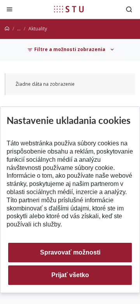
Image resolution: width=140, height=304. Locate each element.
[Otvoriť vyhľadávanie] (129, 9)
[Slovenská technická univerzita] (69, 9)
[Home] (7, 28)
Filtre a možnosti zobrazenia (70, 49)
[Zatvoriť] (9, 9)
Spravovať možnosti (70, 252)
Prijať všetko (70, 275)
